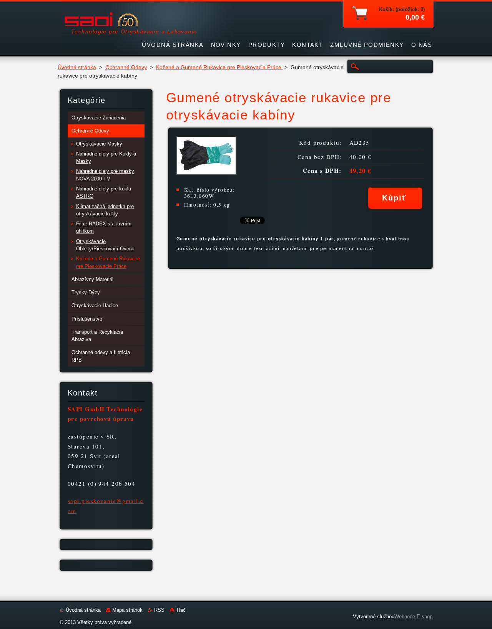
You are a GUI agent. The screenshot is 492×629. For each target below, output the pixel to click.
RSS (159, 610)
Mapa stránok (127, 610)
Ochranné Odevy (126, 67)
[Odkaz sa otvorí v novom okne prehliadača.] (206, 172)
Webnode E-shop (413, 616)
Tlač (181, 610)
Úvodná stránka (77, 67)
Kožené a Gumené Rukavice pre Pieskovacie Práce (219, 67)
